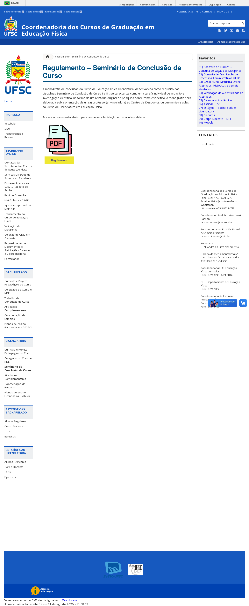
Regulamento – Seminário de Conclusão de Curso (82, 56)
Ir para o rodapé (72, 12)
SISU (7, 128)
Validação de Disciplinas (12, 227)
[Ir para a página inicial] (46, 57)
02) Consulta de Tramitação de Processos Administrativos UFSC (219, 76)
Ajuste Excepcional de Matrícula (17, 207)
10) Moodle (206, 122)
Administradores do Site (231, 41)
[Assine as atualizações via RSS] (243, 30)
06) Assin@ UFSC (209, 104)
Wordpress (69, 600)
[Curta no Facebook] (220, 30)
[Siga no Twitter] (225, 30)
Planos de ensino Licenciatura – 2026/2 (17, 394)
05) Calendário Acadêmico (215, 100)
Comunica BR (147, 4)
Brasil (15, 3)
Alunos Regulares (15, 421)
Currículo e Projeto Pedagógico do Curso (17, 282)
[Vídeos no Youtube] (231, 30)
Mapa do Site (224, 11)
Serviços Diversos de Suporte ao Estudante (17, 176)
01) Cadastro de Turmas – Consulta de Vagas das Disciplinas (220, 68)
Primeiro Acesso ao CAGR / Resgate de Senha (16, 186)
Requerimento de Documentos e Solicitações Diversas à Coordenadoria (17, 248)
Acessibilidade (185, 11)
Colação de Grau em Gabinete (17, 236)
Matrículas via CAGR (16, 200)
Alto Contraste (205, 11)
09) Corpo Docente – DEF (215, 119)
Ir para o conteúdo (13, 12)
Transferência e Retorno (14, 135)
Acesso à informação (190, 4)
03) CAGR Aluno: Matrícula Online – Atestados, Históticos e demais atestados (221, 85)
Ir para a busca (53, 12)
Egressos (10, 436)
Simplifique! (126, 4)
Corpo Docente (13, 426)
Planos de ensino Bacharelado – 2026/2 (18, 325)
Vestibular (10, 123)
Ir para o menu (34, 12)
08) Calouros (207, 115)
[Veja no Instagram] (237, 30)
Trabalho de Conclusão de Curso (17, 299)
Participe (167, 4)
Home (8, 101)
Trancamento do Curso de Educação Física (16, 217)
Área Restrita (206, 41)
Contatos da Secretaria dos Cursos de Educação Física (18, 166)
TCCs (7, 431)
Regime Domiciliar (15, 195)
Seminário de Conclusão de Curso (17, 368)
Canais (231, 4)
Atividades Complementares (15, 308)
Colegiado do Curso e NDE (18, 291)
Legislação (215, 4)
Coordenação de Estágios (14, 317)
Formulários (11, 259)
